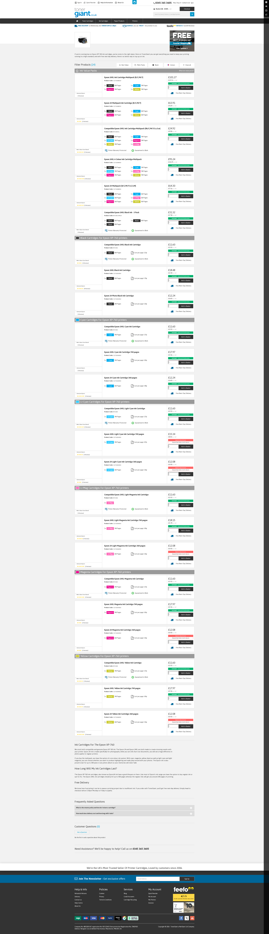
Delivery (77, 896)
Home (77, 30)
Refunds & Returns (81, 893)
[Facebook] (180, 918)
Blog (125, 893)
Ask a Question (119, 41)
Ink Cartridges (103, 21)
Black (157, 65)
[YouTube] (191, 918)
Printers (135, 21)
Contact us (78, 900)
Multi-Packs (141, 65)
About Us (77, 906)
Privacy (101, 896)
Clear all (188, 65)
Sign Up (187, 879)
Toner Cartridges (87, 21)
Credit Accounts (129, 896)
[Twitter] (186, 918)
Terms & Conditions (105, 900)
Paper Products (119, 21)
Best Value (125, 65)
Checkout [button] (187, 9)
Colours (172, 65)
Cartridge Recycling (130, 900)
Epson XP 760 (106, 30)
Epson (96, 30)
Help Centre (79, 903)
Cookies (101, 893)
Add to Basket (186, 88)
